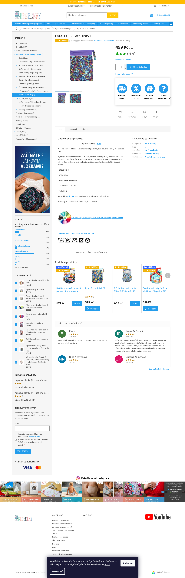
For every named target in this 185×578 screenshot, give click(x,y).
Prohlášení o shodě (60, 537)
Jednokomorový (152, 153)
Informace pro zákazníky (101, 6)
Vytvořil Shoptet (163, 572)
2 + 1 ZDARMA (21, 47)
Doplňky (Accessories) (28, 109)
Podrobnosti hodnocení (104, 40)
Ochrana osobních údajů (62, 527)
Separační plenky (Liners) (29, 83)
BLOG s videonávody (76, 6)
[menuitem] (28, 24)
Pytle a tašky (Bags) (27, 94)
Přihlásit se (22, 451)
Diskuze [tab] (85, 129)
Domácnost (20, 124)
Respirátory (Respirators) (26, 139)
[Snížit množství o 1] (125, 68)
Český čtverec (21, 229)
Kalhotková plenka (22, 246)
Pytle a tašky (150, 143)
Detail (77, 303)
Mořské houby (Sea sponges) (28, 117)
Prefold (18, 235)
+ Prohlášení (117, 217)
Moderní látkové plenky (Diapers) (29, 54)
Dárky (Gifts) (21, 131)
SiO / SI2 (18, 257)
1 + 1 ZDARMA (21, 43)
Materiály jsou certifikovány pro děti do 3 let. (76, 233)
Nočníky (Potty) (22, 120)
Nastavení (57, 571)
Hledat (113, 15)
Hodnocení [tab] (72, 129)
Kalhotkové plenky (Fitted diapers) (33, 76)
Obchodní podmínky (60, 550)
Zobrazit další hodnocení (159, 369)
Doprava (55, 544)
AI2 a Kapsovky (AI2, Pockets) (31, 65)
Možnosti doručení (123, 59)
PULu (99, 143)
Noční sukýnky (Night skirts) (30, 69)
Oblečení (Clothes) (23, 128)
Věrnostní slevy (58, 540)
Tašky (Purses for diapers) (30, 106)
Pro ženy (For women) (25, 113)
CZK (155, 6)
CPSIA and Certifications (101, 217)
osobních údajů (35, 436)
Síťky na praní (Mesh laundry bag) (32, 102)
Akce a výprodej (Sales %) (27, 50)
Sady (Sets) (23, 58)
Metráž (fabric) (22, 135)
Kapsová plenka (21, 251)
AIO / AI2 (18, 262)
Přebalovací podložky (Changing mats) (34, 91)
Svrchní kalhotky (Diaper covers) (32, 61)
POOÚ (107, 564)
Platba (55, 547)
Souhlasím (128, 563)
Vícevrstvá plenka (22, 240)
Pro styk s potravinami (155, 157)
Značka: (123, 40)
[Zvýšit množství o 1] (125, 65)
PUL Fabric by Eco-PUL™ (81, 217)
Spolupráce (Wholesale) (62, 554)
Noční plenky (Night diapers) (30, 72)
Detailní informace (122, 74)
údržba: (71, 196)
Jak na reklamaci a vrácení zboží (63, 532)
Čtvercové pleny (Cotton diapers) (32, 87)
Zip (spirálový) (151, 150)
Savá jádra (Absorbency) (29, 80)
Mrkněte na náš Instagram (95, 478)
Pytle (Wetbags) (26, 98)
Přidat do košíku (140, 67)
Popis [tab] (60, 129)
